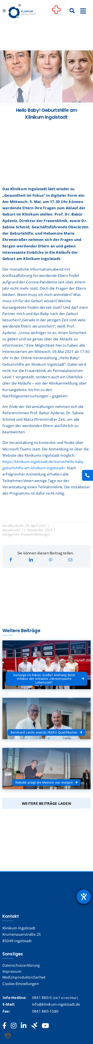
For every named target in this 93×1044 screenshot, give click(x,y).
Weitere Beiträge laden (46, 803)
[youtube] (45, 1026)
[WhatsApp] (51, 559)
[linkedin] (23, 1026)
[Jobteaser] (34, 1026)
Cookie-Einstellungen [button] (20, 983)
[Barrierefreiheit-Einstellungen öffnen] (84, 897)
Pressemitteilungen (35, 534)
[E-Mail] (70, 559)
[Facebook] (11, 559)
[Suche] (72, 11)
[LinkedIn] (31, 559)
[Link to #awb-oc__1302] (56, 11)
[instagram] (13, 1026)
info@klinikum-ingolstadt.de (56, 1004)
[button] (8, 1036)
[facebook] (4, 1026)
